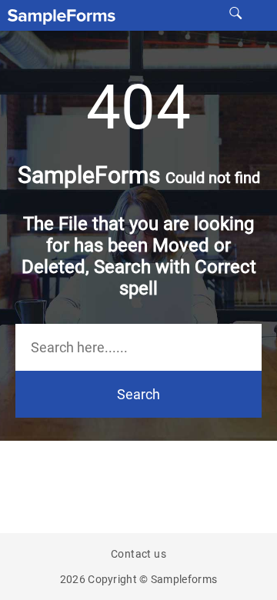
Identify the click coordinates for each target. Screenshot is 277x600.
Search (138, 394)
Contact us (138, 554)
